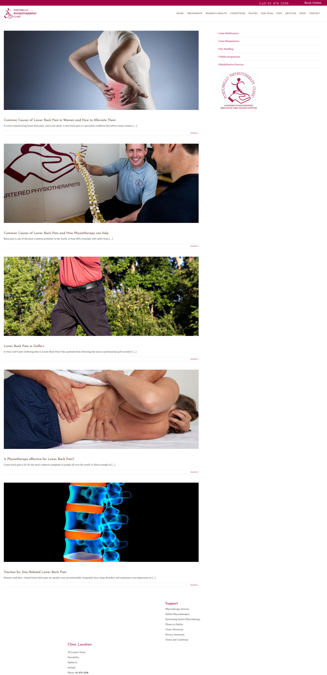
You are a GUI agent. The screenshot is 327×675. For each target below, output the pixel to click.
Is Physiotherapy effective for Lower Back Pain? (39, 459)
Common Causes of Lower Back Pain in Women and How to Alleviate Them (60, 120)
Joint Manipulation (229, 41)
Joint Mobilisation (228, 33)
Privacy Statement (174, 634)
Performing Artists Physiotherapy (182, 619)
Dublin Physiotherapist (177, 614)
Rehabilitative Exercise (231, 64)
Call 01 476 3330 (274, 3)
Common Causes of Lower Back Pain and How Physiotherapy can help (56, 233)
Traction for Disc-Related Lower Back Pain (35, 572)
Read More (194, 133)
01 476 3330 (81, 672)
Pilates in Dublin (174, 624)
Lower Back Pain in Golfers (24, 346)
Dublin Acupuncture (229, 56)
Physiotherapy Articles (177, 609)
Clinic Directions (174, 629)
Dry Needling (226, 48)
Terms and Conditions (176, 639)
